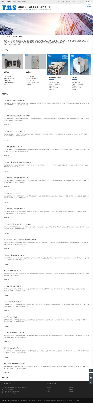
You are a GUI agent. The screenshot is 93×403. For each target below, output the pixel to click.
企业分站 (61, 1)
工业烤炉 (43, 400)
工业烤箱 (29, 72)
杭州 (25, 1)
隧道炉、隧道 (16, 44)
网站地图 (68, 1)
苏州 (10, 1)
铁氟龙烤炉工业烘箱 (55, 77)
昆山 (3, 1)
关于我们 (71, 387)
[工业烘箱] (12, 55)
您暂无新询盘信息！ (86, 1)
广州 (22, 1)
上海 (5, 1)
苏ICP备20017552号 (63, 400)
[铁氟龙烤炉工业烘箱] (57, 55)
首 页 (10, 36)
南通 (8, 1)
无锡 (13, 1)
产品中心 (48, 389)
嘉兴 (15, 1)
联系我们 (71, 391)
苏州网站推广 (77, 400)
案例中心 (71, 389)
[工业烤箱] (35, 55)
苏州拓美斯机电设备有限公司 (15, 400)
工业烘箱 (10, 44)
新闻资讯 (48, 391)
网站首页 (48, 387)
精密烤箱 (32, 76)
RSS (74, 1)
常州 (18, 1)
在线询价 (6, 84)
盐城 (20, 1)
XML (78, 1)
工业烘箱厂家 (11, 82)
